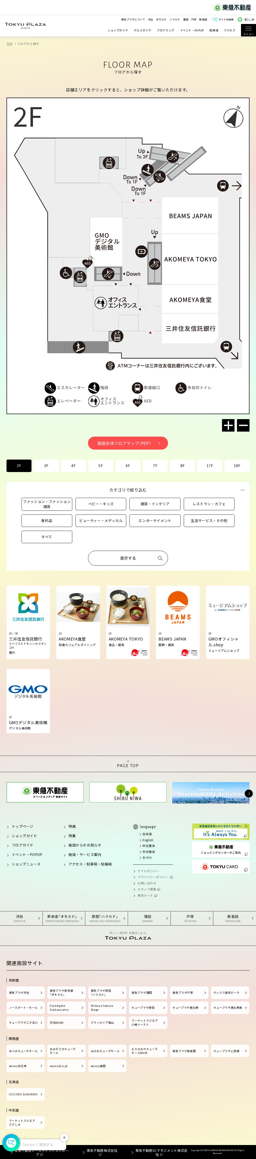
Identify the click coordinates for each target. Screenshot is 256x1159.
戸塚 (193, 19)
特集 (72, 835)
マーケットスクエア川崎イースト (145, 1022)
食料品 (46, 520)
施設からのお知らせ (84, 844)
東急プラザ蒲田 (142, 992)
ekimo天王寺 (18, 1066)
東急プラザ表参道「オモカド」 (61, 992)
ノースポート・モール (23, 1007)
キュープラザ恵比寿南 (228, 1007)
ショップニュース (26, 863)
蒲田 (185, 19)
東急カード (145, 895)
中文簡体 (148, 851)
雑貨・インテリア (155, 503)
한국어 (147, 857)
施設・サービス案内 (84, 854)
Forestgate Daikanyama (59, 1007)
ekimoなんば (59, 1066)
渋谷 (150, 19)
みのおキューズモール (105, 1051)
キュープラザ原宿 (143, 1007)
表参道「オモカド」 (62, 918)
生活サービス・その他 (209, 520)
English (147, 840)
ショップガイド (118, 30)
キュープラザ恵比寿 (185, 1007)
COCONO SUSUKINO (23, 1094)
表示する (128, 558)
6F (128, 465)
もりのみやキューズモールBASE (145, 1051)
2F (19, 465)
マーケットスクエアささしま (22, 1123)
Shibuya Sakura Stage (102, 1007)
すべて (47, 536)
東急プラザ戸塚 (182, 992)
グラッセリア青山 (102, 1022)
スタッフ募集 (147, 889)
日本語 (147, 834)
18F (237, 465)
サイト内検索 (226, 19)
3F (46, 465)
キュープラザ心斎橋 (227, 1051)
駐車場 (214, 30)
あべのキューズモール (23, 1051)
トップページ (23, 826)
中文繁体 (148, 845)
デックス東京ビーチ (227, 992)
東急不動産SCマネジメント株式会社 (162, 1152)
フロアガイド (23, 844)
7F (155, 465)
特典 (72, 826)
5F (100, 465)
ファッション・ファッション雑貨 (46, 504)
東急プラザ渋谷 (19, 992)
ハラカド (175, 19)
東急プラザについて (133, 19)
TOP (9, 43)
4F (73, 465)
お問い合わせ (147, 883)
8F (182, 465)
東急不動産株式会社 (102, 1150)
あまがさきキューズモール (63, 1051)
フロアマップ (165, 30)
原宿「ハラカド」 (105, 918)
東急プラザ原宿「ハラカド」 (101, 992)
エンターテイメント (155, 520)
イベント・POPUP (192, 30)
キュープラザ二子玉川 (23, 1022)
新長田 (203, 19)
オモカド (161, 19)
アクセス (230, 30)
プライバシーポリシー (153, 877)
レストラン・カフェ (209, 503)
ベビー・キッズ (101, 503)
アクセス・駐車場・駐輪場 (90, 863)
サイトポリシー (149, 871)
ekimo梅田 (98, 1066)
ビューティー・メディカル (101, 520)
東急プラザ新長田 (184, 1051)
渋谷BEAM (57, 1022)
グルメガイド (142, 30)
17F (209, 465)
